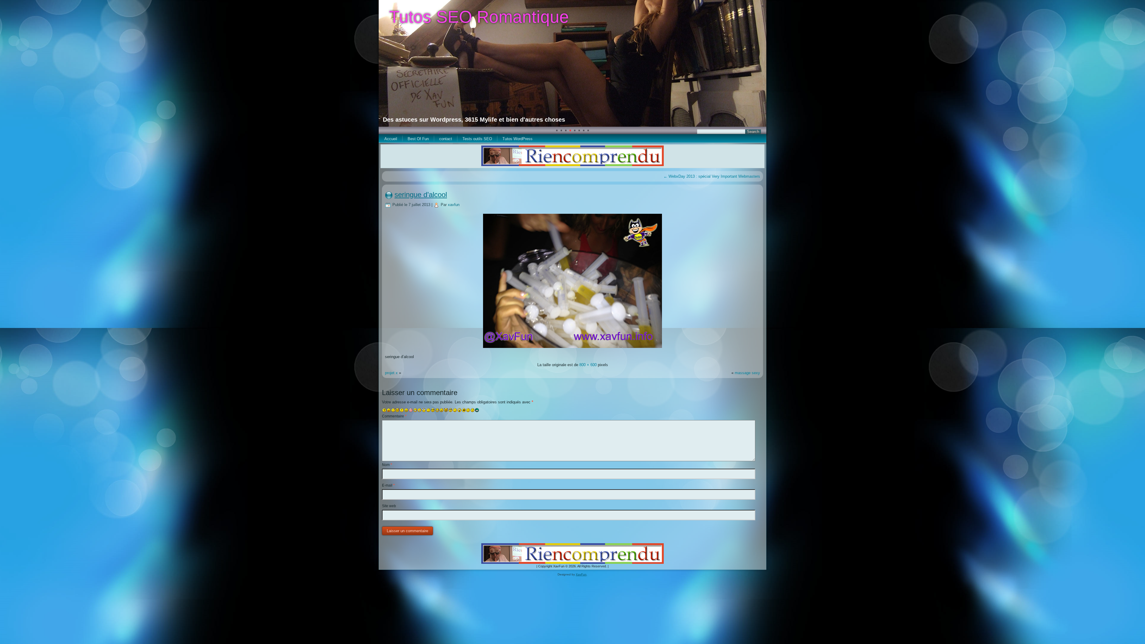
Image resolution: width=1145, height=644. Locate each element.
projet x (391, 373)
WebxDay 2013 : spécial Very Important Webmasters (711, 176)
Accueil (390, 139)
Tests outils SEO (477, 139)
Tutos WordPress (517, 139)
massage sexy (747, 373)
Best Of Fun (418, 139)
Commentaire (394, 416)
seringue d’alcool (420, 195)
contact (445, 139)
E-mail (388, 485)
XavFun (581, 574)
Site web (389, 506)
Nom (387, 465)
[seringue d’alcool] (572, 348)
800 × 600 (588, 365)
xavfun (453, 204)
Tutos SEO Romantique (479, 16)
